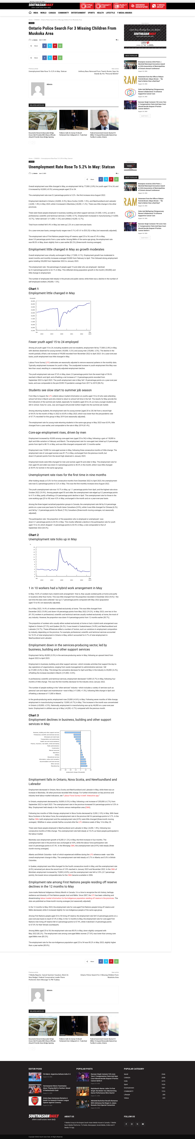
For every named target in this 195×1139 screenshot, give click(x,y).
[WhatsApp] (60, 45)
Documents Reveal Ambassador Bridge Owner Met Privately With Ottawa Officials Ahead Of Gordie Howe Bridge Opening (42, 135)
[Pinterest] (55, 45)
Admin (35, 40)
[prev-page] (30, 142)
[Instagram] (132, 1124)
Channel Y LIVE (106, 6)
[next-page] (33, 142)
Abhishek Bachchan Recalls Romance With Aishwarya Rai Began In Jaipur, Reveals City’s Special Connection (104, 1103)
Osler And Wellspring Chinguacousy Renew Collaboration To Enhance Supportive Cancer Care (151, 91)
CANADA (37, 20)
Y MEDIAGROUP (161, 6)
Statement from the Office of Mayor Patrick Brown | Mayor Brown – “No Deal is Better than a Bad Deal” (151, 79)
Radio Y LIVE (123, 6)
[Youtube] (143, 1124)
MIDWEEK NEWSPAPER (142, 6)
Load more (144, 116)
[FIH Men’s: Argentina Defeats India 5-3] (35, 1077)
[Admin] (30, 40)
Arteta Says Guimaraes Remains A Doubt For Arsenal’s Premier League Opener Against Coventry (56, 1100)
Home (30, 20)
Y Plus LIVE (89, 6)
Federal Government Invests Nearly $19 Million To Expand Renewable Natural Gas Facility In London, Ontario (103, 135)
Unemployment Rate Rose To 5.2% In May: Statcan (48, 71)
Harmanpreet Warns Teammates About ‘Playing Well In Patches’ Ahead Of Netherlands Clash (56, 1088)
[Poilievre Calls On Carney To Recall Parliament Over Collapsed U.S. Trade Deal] (73, 120)
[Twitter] (50, 45)
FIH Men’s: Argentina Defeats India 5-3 (57, 1074)
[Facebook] (44, 45)
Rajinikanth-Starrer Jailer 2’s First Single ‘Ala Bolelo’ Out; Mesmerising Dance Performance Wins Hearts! (103, 1091)
